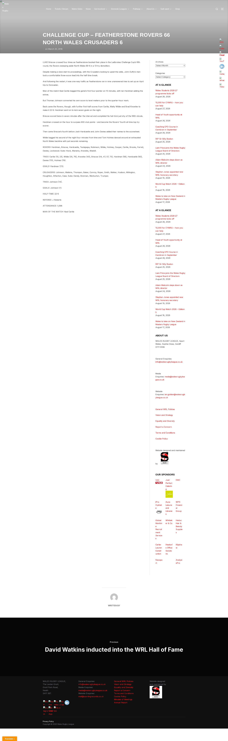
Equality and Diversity (165, 421)
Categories (160, 73)
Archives (159, 62)
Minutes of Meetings (123, 699)
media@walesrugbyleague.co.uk (92, 690)
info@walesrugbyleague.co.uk (169, 362)
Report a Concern (163, 427)
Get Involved (99, 9)
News (88, 9)
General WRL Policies (165, 409)
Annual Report (120, 702)
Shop (177, 9)
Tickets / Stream (61, 9)
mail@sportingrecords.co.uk (91, 696)
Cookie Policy (161, 438)
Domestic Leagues (119, 9)
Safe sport (165, 9)
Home (48, 9)
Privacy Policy (48, 721)
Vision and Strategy (164, 415)
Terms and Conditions (165, 433)
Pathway (136, 9)
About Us (150, 9)
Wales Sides (77, 9)
